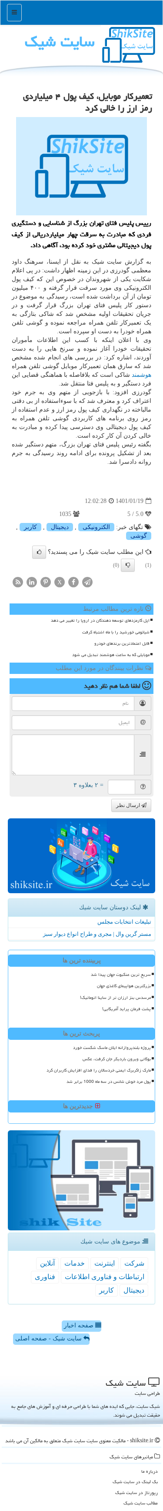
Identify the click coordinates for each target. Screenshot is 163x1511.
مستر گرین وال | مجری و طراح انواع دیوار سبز (97, 934)
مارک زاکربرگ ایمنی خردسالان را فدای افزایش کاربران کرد (99, 1070)
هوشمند (141, 375)
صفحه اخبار (79, 1325)
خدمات (74, 1263)
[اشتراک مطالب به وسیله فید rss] (18, 582)
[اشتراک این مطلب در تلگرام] (87, 582)
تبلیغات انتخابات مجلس (124, 921)
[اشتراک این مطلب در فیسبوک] (73, 582)
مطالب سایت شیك (140, 1503)
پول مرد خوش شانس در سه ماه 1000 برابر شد (109, 1081)
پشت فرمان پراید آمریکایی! (126, 1009)
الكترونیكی (96, 527)
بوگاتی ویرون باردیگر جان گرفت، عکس (117, 1059)
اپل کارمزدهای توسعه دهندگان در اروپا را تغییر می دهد (100, 620)
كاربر (30, 527)
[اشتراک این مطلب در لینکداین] (32, 582)
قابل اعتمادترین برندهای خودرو (122, 643)
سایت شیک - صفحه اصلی (49, 1338)
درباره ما (149, 1471)
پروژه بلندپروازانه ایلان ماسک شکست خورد (112, 1047)
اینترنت (104, 1263)
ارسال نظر (128, 805)
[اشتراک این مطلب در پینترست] (46, 582)
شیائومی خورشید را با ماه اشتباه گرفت (116, 632)
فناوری (45, 1276)
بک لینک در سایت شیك (135, 1481)
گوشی (138, 536)
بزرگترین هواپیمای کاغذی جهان (124, 986)
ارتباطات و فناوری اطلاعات (104, 1276)
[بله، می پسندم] (39, 552)
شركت (134, 1263)
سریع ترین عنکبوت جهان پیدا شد (121, 974)
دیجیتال (60, 527)
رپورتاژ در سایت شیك (136, 1492)
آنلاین (47, 1263)
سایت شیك (60, 41)
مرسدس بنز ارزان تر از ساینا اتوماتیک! (115, 997)
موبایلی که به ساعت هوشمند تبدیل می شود (111, 654)
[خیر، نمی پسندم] (128, 565)
